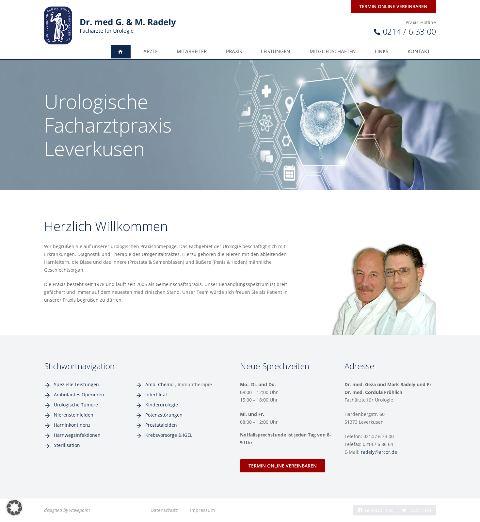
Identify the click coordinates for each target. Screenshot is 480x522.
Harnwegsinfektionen (77, 435)
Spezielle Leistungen (76, 384)
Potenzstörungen (164, 415)
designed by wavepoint (67, 510)
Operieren (93, 394)
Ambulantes (68, 394)
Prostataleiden (161, 425)
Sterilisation (67, 445)
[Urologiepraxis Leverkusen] (110, 25)
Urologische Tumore (76, 405)
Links (381, 51)
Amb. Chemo (159, 384)
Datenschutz (164, 510)
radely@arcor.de (379, 452)
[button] (14, 507)
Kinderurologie (161, 405)
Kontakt (419, 51)
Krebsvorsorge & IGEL (168, 435)
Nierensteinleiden (73, 415)
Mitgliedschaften (333, 51)
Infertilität (156, 394)
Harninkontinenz (72, 425)
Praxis (234, 51)
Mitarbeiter (192, 51)
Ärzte (150, 51)
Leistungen (275, 51)
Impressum (202, 510)
